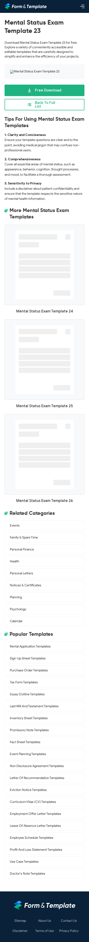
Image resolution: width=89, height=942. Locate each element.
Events (15, 525)
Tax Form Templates (24, 682)
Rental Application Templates (30, 646)
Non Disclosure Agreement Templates (37, 766)
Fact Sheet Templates (25, 742)
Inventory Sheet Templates (29, 718)
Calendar (16, 621)
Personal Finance (22, 549)
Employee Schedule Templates (31, 838)
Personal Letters (21, 573)
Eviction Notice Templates (28, 790)
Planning (16, 597)
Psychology (18, 609)
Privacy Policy (69, 931)
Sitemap (20, 920)
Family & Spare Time (24, 537)
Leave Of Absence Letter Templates (35, 826)
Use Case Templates (24, 862)
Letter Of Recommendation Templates (37, 778)
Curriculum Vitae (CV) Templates (33, 802)
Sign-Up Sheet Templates (28, 658)
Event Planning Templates (28, 754)
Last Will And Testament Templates (34, 706)
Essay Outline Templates (27, 694)
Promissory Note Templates (29, 730)
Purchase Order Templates (29, 670)
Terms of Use (44, 931)
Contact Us (69, 920)
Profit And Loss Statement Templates (36, 850)
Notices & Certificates (25, 585)
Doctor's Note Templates (27, 874)
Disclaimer (20, 931)
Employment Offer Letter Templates (35, 814)
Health (14, 561)
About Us (44, 920)
